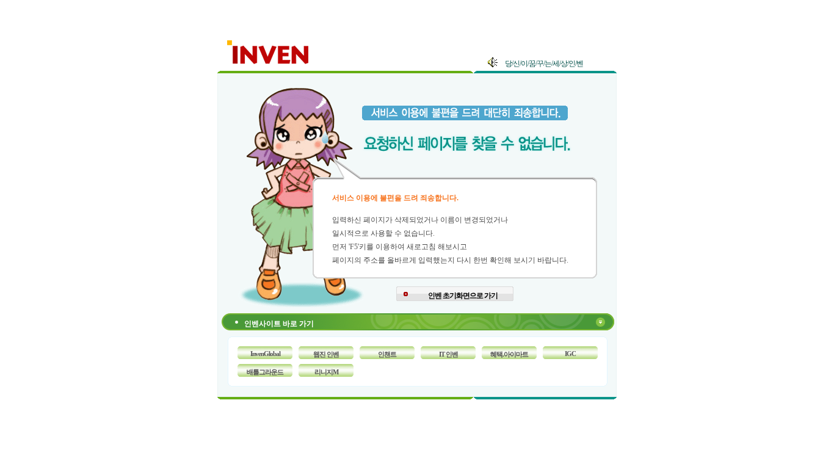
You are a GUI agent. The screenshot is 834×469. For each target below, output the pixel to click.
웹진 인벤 (326, 354)
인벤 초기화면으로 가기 (463, 295)
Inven (268, 50)
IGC (570, 353)
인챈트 (387, 354)
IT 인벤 (448, 354)
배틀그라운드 (265, 372)
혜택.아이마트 (509, 354)
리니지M (326, 372)
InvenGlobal (265, 353)
